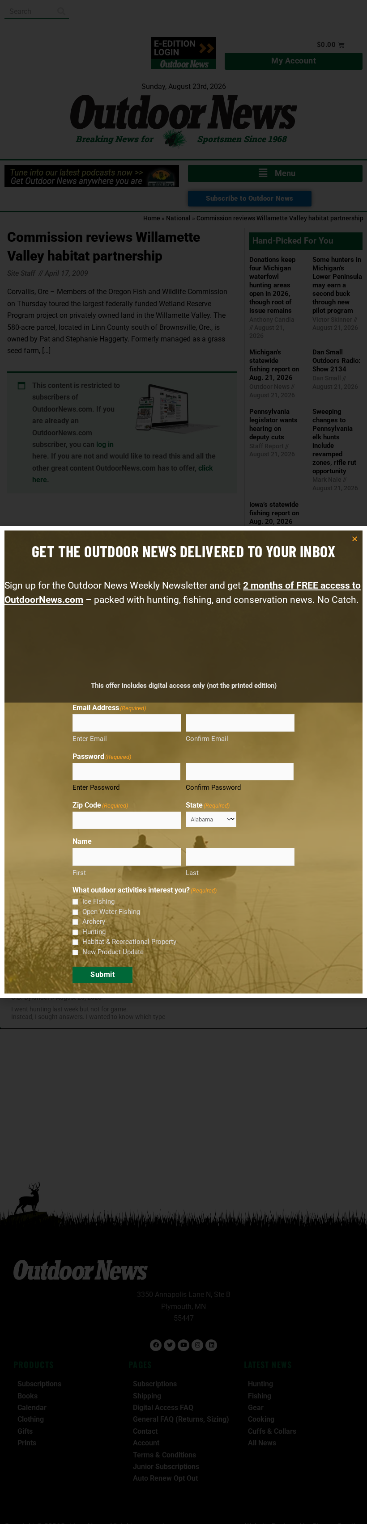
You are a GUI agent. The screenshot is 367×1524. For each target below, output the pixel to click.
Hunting (94, 932)
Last (192, 873)
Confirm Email (207, 739)
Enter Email (90, 739)
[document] (183, 762)
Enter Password (96, 787)
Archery (93, 922)
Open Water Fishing (111, 912)
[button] (354, 538)
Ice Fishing (98, 901)
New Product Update (113, 952)
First (79, 873)
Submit (102, 974)
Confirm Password (213, 787)
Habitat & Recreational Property (129, 942)
